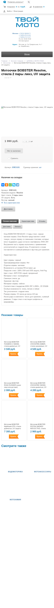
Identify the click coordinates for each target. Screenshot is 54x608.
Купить (13, 354)
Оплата (18, 227)
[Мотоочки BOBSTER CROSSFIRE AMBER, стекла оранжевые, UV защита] (40, 330)
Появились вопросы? (15, 2)
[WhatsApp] (10, 184)
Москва (15, 33)
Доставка (8, 209)
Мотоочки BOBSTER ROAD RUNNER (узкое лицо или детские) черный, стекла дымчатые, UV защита (12, 387)
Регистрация (18, 11)
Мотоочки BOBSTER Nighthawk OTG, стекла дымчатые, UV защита (12, 426)
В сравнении (37, 7)
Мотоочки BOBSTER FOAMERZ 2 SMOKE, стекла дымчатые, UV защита (12, 345)
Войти (9, 11)
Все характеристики (12, 203)
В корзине (11, 7)
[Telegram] (17, 184)
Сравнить (14, 158)
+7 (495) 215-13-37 (25, 37)
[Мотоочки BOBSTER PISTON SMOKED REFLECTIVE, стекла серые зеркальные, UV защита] (40, 412)
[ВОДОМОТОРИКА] (9, 459)
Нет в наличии (14, 151)
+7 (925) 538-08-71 (25, 33)
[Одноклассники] (6, 184)
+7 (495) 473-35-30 (25, 35)
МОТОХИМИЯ (15, 500)
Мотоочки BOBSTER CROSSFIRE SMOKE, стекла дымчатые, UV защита (38, 386)
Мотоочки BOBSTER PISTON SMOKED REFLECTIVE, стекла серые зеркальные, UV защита (38, 428)
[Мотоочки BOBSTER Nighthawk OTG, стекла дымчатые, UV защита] (14, 412)
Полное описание (10, 221)
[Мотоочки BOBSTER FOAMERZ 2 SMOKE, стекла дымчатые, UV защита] (14, 330)
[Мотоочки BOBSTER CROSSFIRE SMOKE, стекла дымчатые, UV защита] (40, 371)
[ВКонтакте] (2, 184)
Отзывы (42, 221)
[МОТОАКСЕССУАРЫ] (36, 459)
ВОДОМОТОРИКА (15, 472)
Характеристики (28, 221)
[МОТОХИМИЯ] (9, 487)
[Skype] (13, 184)
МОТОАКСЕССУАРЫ (42, 472)
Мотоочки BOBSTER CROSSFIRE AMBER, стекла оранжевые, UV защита (38, 345)
